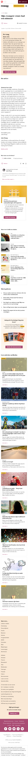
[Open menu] (26, 6)
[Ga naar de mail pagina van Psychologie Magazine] (9, 728)
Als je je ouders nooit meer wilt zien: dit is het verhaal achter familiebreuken (14, 293)
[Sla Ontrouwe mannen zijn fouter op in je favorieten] (25, 586)
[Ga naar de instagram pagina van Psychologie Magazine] (18, 728)
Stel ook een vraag (10, 72)
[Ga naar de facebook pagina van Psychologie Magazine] (5, 728)
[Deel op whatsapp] (26, 163)
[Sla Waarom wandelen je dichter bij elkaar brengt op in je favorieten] (25, 389)
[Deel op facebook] (20, 163)
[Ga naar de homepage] (5, 6)
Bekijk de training (10, 217)
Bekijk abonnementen (19, 5)
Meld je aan (13, 713)
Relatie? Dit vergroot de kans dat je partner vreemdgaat (14, 311)
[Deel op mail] (23, 163)
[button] (23, 2)
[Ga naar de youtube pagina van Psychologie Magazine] (14, 728)
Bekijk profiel (4, 149)
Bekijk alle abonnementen (14, 347)
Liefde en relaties (7, 158)
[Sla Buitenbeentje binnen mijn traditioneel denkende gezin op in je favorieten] (25, 502)
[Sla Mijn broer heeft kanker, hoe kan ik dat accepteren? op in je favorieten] (25, 530)
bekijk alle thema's (18, 158)
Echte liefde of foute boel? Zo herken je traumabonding (13, 298)
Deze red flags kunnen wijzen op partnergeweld (15, 307)
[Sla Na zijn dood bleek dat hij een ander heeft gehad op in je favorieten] (25, 558)
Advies (5, 13)
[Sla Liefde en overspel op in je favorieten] (25, 447)
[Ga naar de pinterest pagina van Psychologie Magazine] (22, 728)
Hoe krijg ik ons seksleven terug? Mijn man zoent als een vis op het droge (13, 303)
